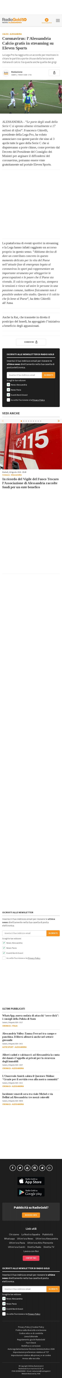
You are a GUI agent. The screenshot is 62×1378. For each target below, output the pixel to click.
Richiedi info (31, 1215)
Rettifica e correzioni (31, 1345)
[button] (59, 421)
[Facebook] (13, 1168)
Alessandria (16, 34)
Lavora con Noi (31, 1251)
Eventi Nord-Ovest (19, 395)
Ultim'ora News (25, 1238)
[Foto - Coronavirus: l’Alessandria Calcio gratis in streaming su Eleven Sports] (31, 97)
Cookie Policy (38, 1327)
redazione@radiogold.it (41, 1371)
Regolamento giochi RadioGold (31, 1339)
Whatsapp (9, 1238)
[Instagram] (35, 1168)
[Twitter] (20, 1168)
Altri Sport (8, 1047)
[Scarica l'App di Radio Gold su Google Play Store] (31, 1192)
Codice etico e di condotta (31, 1333)
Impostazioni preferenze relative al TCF (31, 1352)
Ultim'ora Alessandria (47, 1238)
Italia (14, 1026)
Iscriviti (48, 375)
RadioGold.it (38, 1366)
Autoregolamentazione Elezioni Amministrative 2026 (31, 1349)
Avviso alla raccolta (31, 1358)
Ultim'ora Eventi (16, 1247)
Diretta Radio (34, 1247)
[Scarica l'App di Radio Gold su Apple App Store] (31, 1181)
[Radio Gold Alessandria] (14, 20)
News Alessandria (19, 384)
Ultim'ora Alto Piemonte (40, 1243)
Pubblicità (47, 1234)
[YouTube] (27, 1168)
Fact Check (31, 1342)
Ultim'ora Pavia (17, 1243)
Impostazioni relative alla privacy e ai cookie (31, 1355)
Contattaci (31, 1258)
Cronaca (6, 475)
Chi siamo (14, 1234)
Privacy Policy (38, 400)
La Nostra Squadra (30, 1234)
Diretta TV (48, 1247)
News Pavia (16, 389)
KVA (38, 1373)
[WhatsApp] (49, 1168)
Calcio (5, 34)
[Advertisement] (31, 204)
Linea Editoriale (31, 1336)
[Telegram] (42, 1168)
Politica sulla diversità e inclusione (31, 1330)
